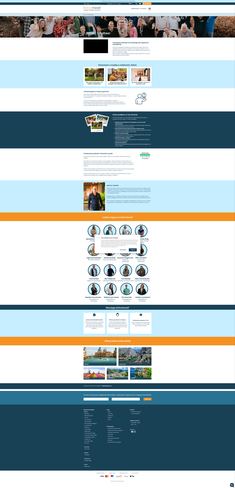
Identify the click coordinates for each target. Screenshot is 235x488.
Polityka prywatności (101, 473)
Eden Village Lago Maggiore (90, 423)
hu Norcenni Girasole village (90, 435)
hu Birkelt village (87, 460)
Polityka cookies (112, 473)
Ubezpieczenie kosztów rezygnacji (115, 430)
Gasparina (86, 427)
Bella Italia (86, 413)
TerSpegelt (86, 454)
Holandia (86, 378)
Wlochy (86, 364)
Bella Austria (87, 466)
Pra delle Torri (87, 439)
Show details (123, 250)
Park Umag (86, 448)
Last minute (110, 434)
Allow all (133, 250)
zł (131, 3)
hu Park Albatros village (89, 437)
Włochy (109, 411)
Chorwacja (122, 364)
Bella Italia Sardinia (88, 415)
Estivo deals (110, 436)
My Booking (148, 3)
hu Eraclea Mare (87, 425)
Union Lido (86, 443)
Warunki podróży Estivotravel (114, 428)
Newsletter (110, 440)
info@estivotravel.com (136, 411)
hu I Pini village (87, 429)
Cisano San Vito (87, 419)
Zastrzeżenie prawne (123, 473)
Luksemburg (111, 378)
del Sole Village (87, 421)
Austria (133, 378)
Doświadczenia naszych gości (114, 442)
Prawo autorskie (135, 473)
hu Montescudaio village (89, 433)
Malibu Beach (87, 431)
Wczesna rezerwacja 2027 (113, 438)
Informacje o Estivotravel (113, 432)
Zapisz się (147, 399)
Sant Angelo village (88, 441)
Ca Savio (86, 417)
